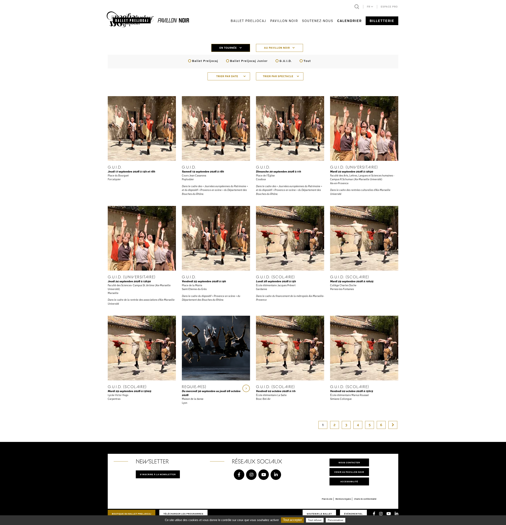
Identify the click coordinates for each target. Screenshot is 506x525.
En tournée (228, 47)
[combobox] (229, 76)
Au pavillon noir (277, 47)
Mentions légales (343, 499)
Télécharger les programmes (183, 513)
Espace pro (389, 6)
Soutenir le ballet (319, 513)
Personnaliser (335, 520)
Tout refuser (315, 520)
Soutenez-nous (317, 21)
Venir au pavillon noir (349, 472)
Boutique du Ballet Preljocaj (131, 513)
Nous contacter (349, 462)
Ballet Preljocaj (248, 21)
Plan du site (327, 499)
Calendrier (349, 21)
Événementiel (353, 513)
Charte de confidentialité (365, 499)
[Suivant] (393, 424)
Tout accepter (292, 520)
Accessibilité (349, 481)
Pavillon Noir (284, 21)
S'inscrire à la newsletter (158, 474)
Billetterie (382, 21)
